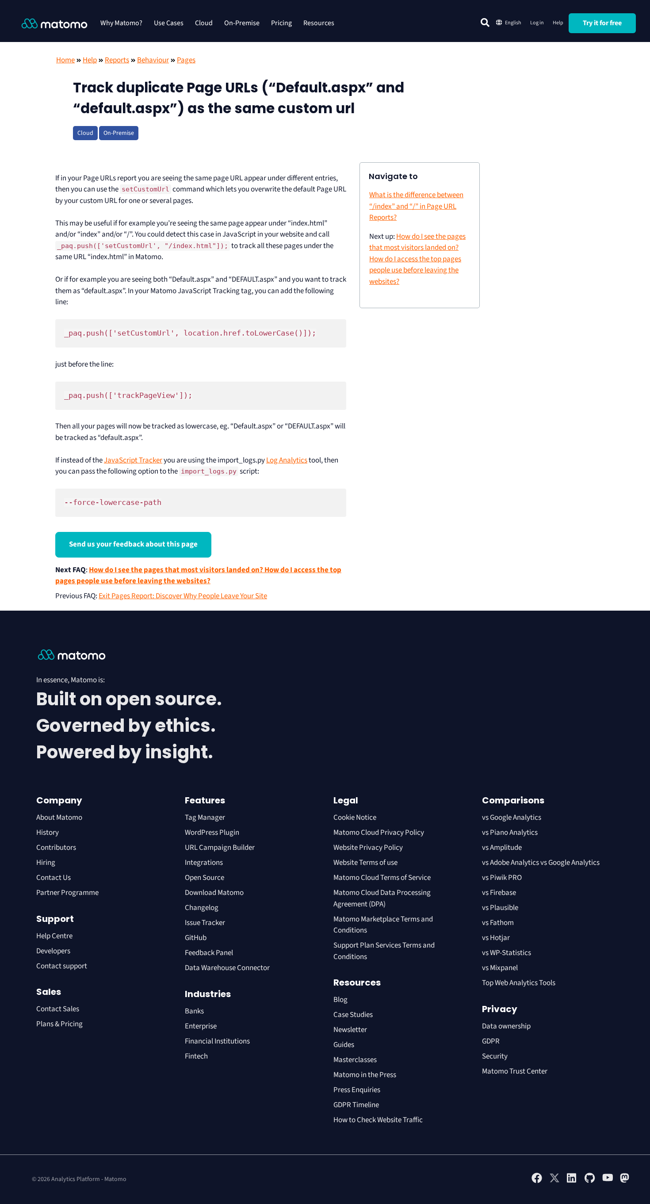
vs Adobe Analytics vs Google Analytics (541, 862)
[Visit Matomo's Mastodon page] (625, 1181)
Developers (53, 951)
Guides (343, 1045)
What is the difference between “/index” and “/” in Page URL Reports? (416, 206)
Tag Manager (205, 817)
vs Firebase (499, 892)
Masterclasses (355, 1060)
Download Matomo (214, 892)
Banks (195, 1011)
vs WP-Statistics (506, 953)
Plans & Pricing (59, 1024)
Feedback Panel (209, 953)
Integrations (204, 862)
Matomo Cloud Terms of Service (382, 877)
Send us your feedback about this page (133, 544)
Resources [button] (318, 23)
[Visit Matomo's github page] (590, 1181)
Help (558, 23)
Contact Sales (57, 1009)
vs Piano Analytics (510, 832)
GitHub (195, 938)
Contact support (61, 966)
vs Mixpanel (500, 968)
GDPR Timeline (356, 1105)
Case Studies (353, 1014)
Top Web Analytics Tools (518, 983)
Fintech (196, 1056)
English (513, 23)
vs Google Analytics (511, 817)
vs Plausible (500, 907)
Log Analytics (286, 460)
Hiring (45, 862)
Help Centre (54, 936)
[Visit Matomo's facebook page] (536, 1181)
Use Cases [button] (169, 23)
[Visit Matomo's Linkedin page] (572, 1181)
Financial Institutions (218, 1041)
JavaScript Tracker (133, 460)
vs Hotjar (496, 938)
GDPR (491, 1041)
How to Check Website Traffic (378, 1120)
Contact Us (53, 877)
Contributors (56, 847)
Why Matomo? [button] (121, 23)
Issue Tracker (205, 922)
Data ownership (506, 1026)
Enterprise (201, 1026)
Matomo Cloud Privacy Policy (378, 832)
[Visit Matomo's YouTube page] (607, 1180)
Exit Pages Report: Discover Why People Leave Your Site (183, 596)
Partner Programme (67, 892)
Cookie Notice (354, 817)
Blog (340, 999)
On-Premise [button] (242, 23)
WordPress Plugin (212, 832)
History (47, 832)
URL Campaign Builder (220, 847)
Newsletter (350, 1029)
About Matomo (59, 817)
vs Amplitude (502, 847)
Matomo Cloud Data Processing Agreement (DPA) (382, 898)
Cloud (204, 23)
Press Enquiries (356, 1090)
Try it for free (602, 23)
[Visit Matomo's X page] (554, 1181)
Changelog (201, 907)
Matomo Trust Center (514, 1071)
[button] (485, 22)
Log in (537, 23)
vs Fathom (498, 922)
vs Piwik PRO (502, 877)
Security (495, 1056)
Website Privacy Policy (368, 847)
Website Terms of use (365, 862)
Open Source (204, 877)
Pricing (281, 23)
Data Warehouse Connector (227, 968)
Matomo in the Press (364, 1075)
